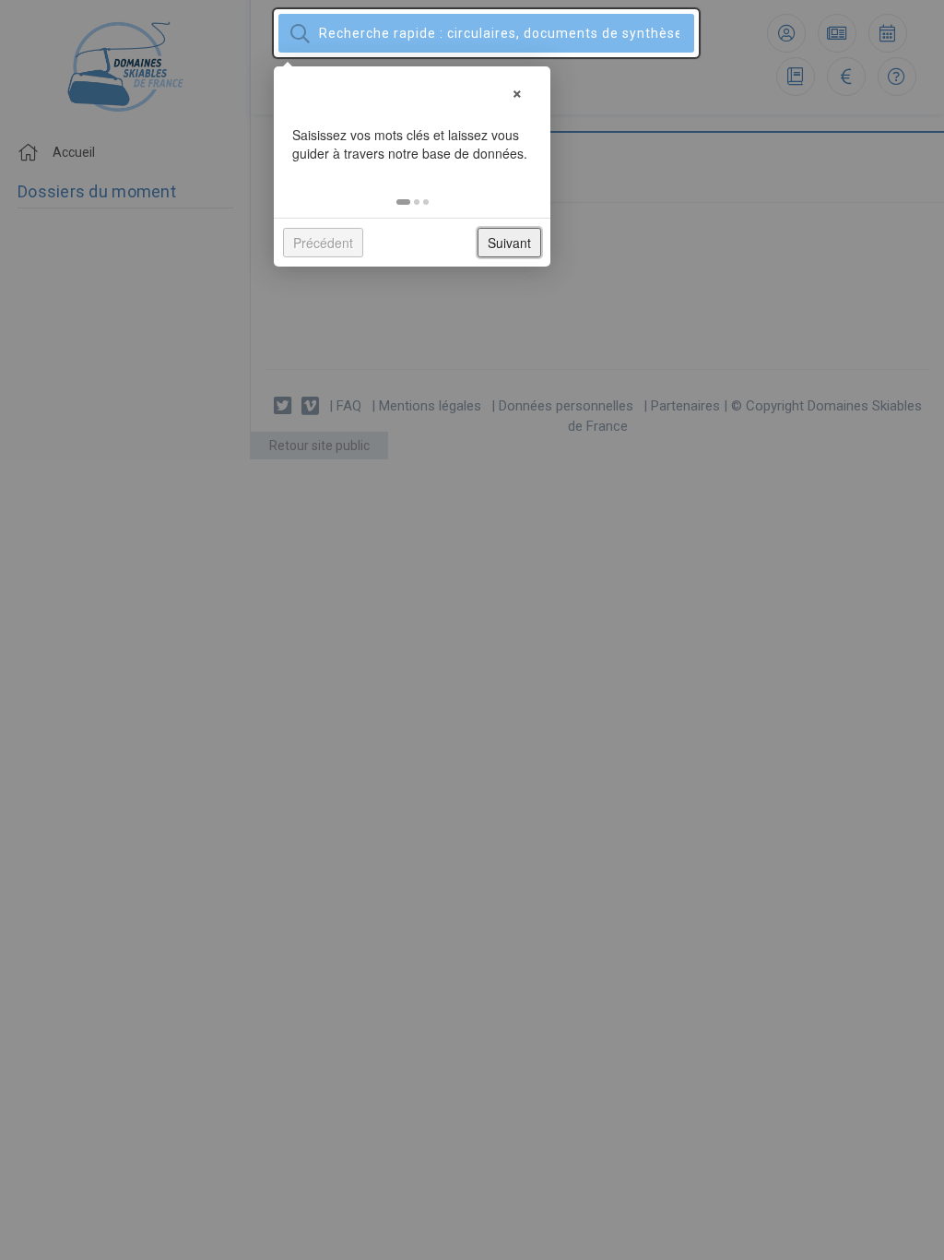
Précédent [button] (323, 242)
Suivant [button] (509, 242)
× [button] (517, 90)
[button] (403, 202)
